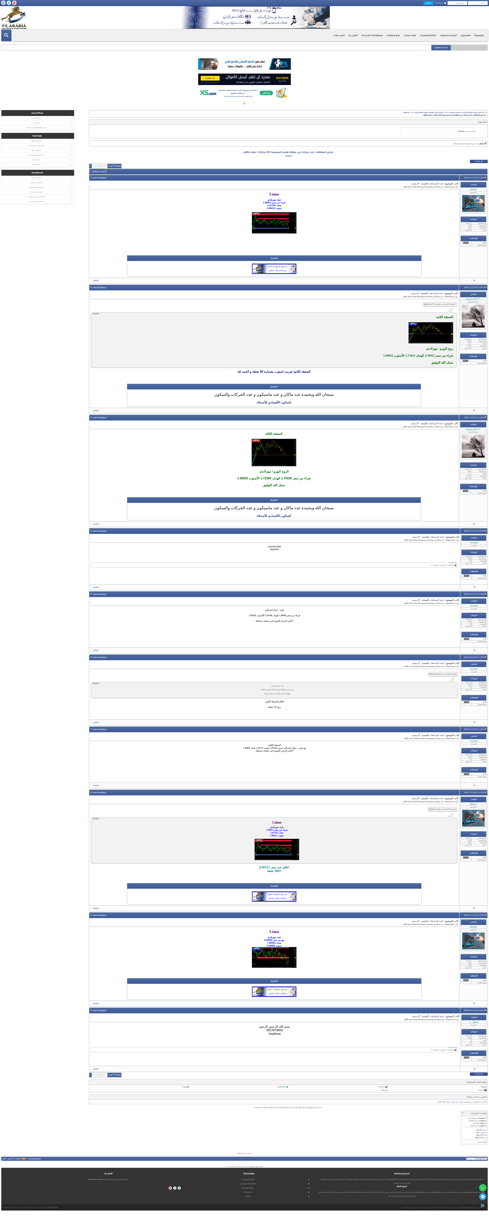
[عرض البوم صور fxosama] (474, 587)
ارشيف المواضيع (248, 1179)
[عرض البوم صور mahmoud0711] (474, 410)
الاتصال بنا (17, 1159)
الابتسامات (483, 1132)
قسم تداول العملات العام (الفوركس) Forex (427, 112)
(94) (485, 1102)
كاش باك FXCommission (36, 146)
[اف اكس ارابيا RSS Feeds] (24, 1159)
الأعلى (4, 1159)
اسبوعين (466, 1102)
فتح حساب (410, 35)
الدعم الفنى (36, 164)
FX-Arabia (14, 17)
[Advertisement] (274, 249)
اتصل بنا (353, 35)
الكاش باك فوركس (248, 1184)
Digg (482, 1087)
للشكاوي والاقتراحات (34, 1159)
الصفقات (476, 1102)
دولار (453, 1102)
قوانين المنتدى (482, 1142)
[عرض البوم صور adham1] (474, 280)
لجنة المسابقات (436, 183)
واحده (481, 1102)
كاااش (440, 1102)
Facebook (481, 1090)
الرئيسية (479, 35)
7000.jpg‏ (451, 565)
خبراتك (449, 1102)
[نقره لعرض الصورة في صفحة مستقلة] (274, 222)
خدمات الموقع (36, 141)
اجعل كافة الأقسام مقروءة (36, 127)
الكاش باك (36, 160)
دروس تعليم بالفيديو (36, 187)
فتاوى (248, 1196)
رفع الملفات (393, 35)
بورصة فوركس (248, 1188)
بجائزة (461, 1102)
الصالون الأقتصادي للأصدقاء (274, 402)
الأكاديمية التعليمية (36, 155)
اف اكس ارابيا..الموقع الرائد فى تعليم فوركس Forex (464, 112)
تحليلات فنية (36, 150)
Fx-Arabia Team (52, 1207)
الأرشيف (10, 1159)
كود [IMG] (483, 1135)
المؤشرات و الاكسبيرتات (36, 197)
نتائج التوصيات (428, 35)
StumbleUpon (281, 1087)
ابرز (471, 1102)
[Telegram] (482, 1196)
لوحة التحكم (36, 118)
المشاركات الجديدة (372, 35)
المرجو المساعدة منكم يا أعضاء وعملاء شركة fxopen (271, 1107)
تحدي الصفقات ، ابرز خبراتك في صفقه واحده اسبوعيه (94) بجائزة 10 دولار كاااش (288, 152)
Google (184, 1087)
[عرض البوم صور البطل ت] (474, 1069)
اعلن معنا (339, 35)
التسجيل (465, 35)
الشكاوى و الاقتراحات (36, 201)
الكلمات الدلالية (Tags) (476, 1097)
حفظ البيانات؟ (438, 3)
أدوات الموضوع (98, 171)
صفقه (444, 1102)
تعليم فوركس (36, 182)
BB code (482, 1130)
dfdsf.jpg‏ (451, 1050)
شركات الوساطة (36, 192)
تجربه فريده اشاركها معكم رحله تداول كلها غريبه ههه (305, 1107)
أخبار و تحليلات (448, 35)
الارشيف (406, 112)
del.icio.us (382, 1087)
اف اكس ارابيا (466, 1207)
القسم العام (36, 178)
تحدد (457, 1102)
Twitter (383, 1090)
